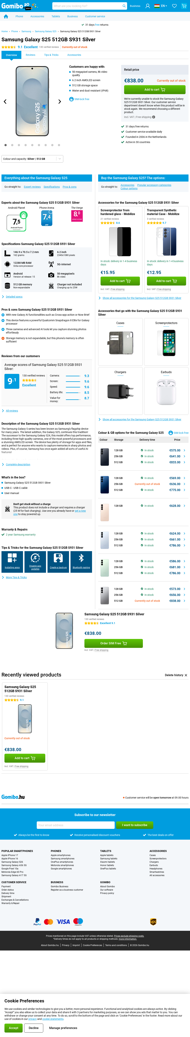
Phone (19, 16)
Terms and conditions (116, 945)
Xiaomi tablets (107, 862)
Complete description (18, 464)
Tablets (56, 16)
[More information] (153, 117)
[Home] (6, 16)
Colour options (129, 188)
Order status (7, 890)
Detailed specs (14, 296)
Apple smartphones (61, 855)
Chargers (154, 862)
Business (72, 16)
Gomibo (105, 882)
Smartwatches (157, 872)
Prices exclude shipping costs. (129, 936)
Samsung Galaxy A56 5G (14, 865)
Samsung (26, 31)
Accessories (37, 16)
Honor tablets (107, 865)
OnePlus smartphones (62, 862)
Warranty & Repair (10, 903)
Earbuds (154, 865)
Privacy (65, 945)
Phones (56, 851)
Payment (6, 886)
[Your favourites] (174, 5)
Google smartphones (61, 868)
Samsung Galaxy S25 (45, 31)
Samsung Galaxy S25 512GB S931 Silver (80, 31)
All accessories (157, 875)
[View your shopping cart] (184, 5)
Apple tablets (106, 855)
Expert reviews (32, 186)
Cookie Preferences (92, 945)
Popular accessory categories (154, 185)
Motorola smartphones (62, 865)
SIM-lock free (81, 99)
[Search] (124, 6)
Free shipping (118, 289)
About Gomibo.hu (50, 945)
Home (4, 31)
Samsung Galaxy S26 (12, 862)
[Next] (59, 101)
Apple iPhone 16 (9, 858)
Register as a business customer (67, 890)
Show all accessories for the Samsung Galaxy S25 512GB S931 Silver (142, 297)
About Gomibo (107, 886)
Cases (153, 855)
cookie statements (52, 1018)
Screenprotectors (158, 858)
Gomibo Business (59, 886)
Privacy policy (107, 893)
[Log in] (147, 5)
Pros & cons (69, 186)
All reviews (12, 410)
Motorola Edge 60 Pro (12, 872)
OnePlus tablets (108, 868)
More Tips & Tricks (16, 577)
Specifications (52, 186)
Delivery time (7, 893)
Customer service (95, 16)
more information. (128, 939)
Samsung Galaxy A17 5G (14, 875)
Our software (106, 890)
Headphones (156, 868)
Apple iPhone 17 (9, 855)
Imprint (76, 945)
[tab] (5, 145)
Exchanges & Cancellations (15, 900)
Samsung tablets (108, 858)
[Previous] (5, 101)
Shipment (6, 896)
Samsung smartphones (62, 858)
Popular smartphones (17, 851)
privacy (32, 1018)
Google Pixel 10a (9, 868)
